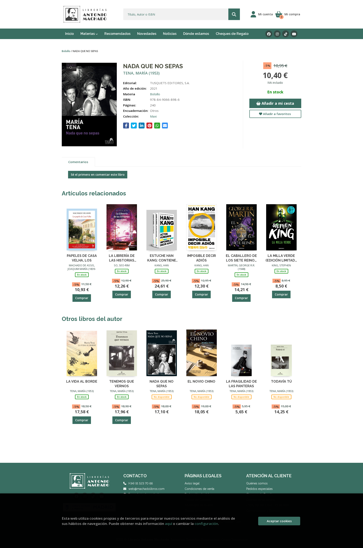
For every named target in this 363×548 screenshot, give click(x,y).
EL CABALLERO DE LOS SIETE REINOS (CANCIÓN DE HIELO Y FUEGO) (241, 258)
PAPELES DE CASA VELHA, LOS (82, 258)
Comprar (81, 298)
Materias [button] (88, 34)
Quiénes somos (257, 483)
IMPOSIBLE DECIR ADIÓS (201, 258)
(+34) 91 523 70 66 (140, 483)
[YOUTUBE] (294, 33)
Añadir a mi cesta (277, 103)
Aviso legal (192, 483)
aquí (168, 523)
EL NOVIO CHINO (201, 381)
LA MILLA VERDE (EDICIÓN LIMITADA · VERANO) (281, 258)
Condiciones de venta (199, 488)
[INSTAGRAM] (277, 33)
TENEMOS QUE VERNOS (121, 383)
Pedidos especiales (259, 488)
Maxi (153, 116)
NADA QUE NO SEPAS (162, 383)
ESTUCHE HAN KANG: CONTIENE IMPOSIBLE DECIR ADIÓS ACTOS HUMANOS (161, 258)
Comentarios (78, 162)
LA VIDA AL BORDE (81, 381)
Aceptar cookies (279, 521)
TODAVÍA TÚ (281, 381)
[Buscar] (234, 14)
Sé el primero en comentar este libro (98, 175)
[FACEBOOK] (268, 33)
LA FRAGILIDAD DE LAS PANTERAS (241, 383)
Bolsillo (66, 51)
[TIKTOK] (285, 33)
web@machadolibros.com (146, 488)
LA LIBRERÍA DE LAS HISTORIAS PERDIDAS (122, 258)
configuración (206, 523)
